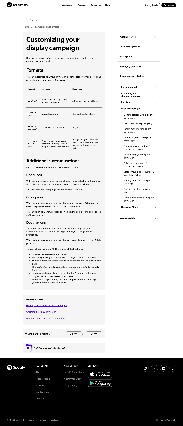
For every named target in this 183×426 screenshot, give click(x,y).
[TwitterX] (154, 368)
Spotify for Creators (74, 378)
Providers (40, 385)
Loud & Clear (42, 391)
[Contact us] (101, 348)
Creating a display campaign (41, 311)
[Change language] (146, 5)
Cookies (54, 420)
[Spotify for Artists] (17, 5)
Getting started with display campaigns (46, 305)
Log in (155, 5)
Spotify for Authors (74, 372)
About (39, 372)
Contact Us (41, 398)
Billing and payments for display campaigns (136, 165)
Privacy (42, 420)
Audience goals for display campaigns (45, 318)
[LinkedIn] (163, 368)
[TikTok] (172, 368)
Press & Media (43, 378)
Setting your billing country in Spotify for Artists (139, 173)
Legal (31, 420)
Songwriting (70, 385)
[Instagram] (145, 368)
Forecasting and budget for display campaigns (138, 147)
